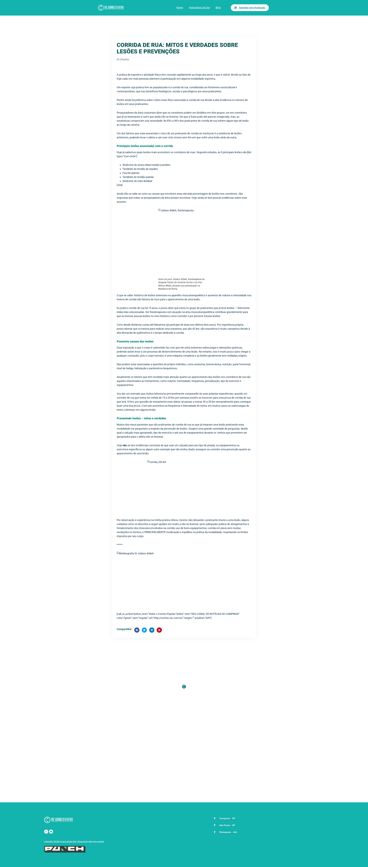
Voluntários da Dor (199, 7)
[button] (136, 630)
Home (179, 7)
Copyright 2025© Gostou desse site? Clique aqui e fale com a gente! (74, 841)
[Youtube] (51, 832)
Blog (218, 7)
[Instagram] (46, 832)
